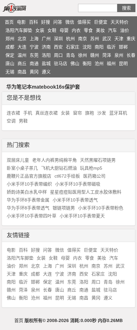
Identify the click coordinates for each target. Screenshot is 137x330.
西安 (58, 46)
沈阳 (87, 46)
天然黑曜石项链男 (98, 160)
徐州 (82, 55)
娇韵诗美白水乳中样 (27, 191)
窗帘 (77, 112)
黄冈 (34, 71)
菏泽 (106, 55)
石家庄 (72, 46)
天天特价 (119, 22)
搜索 (126, 8)
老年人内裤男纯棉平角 (54, 160)
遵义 (46, 71)
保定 (9, 55)
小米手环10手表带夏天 (82, 215)
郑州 (9, 38)
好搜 (45, 22)
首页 (9, 22)
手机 (27, 112)
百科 (33, 22)
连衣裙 (13, 112)
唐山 (9, 63)
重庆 (130, 38)
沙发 (101, 112)
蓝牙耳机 (118, 112)
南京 (82, 38)
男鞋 (23, 120)
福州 (111, 63)
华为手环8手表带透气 (28, 207)
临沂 (111, 46)
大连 (22, 46)
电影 (21, 22)
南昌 (22, 71)
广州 (46, 38)
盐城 (46, 63)
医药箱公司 (94, 176)
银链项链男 (64, 207)
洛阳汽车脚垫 (18, 30)
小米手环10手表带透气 (75, 199)
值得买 (84, 22)
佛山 (74, 63)
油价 (124, 30)
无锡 (9, 71)
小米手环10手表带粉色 (100, 207)
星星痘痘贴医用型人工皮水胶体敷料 (85, 191)
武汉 (106, 38)
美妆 (100, 30)
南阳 (99, 46)
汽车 (112, 30)
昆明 (123, 63)
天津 (118, 38)
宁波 (34, 46)
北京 (22, 38)
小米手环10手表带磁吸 (77, 184)
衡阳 (87, 63)
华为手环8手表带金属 (28, 199)
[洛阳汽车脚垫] (22, 7)
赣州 (94, 55)
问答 (57, 22)
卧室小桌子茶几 (22, 168)
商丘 (22, 63)
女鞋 (51, 30)
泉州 (118, 55)
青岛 (70, 55)
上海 (34, 38)
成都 (9, 46)
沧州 (99, 63)
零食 (88, 30)
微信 (69, 22)
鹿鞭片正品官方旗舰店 (29, 176)
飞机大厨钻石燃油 (59, 168)
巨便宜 (100, 22)
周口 (58, 55)
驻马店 (60, 63)
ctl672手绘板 (67, 176)
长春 (130, 55)
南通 (34, 63)
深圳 (58, 38)
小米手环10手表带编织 (29, 184)
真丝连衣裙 (46, 112)
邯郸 (123, 46)
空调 (11, 120)
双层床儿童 (18, 160)
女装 (39, 30)
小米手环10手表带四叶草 (31, 215)
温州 (22, 55)
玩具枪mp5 (91, 168)
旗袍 (89, 112)
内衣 (76, 30)
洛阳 (46, 55)
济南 (46, 46)
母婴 (64, 30)
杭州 (70, 38)
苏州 (94, 38)
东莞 (34, 55)
